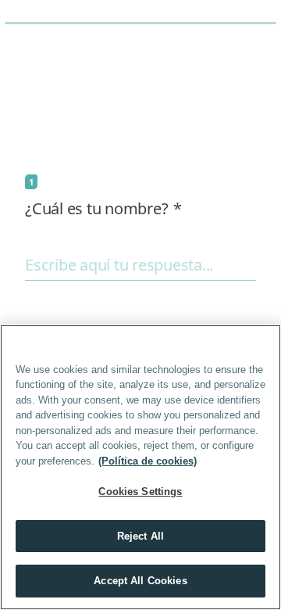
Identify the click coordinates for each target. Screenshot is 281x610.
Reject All (140, 536)
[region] (140, 467)
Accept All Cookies (140, 581)
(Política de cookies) (147, 461)
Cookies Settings (140, 491)
